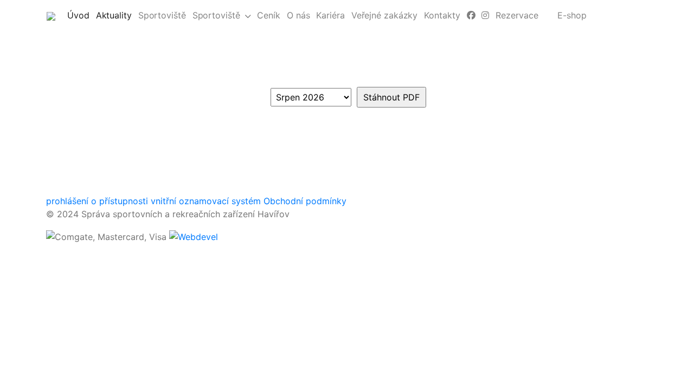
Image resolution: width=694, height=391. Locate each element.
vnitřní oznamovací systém (206, 200)
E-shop (571, 15)
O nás (298, 15)
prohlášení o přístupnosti (97, 200)
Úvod (80, 15)
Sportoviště (162, 15)
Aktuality (115, 15)
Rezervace (517, 15)
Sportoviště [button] (216, 15)
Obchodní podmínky (305, 200)
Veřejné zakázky (384, 15)
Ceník (268, 15)
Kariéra (330, 15)
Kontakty (442, 15)
